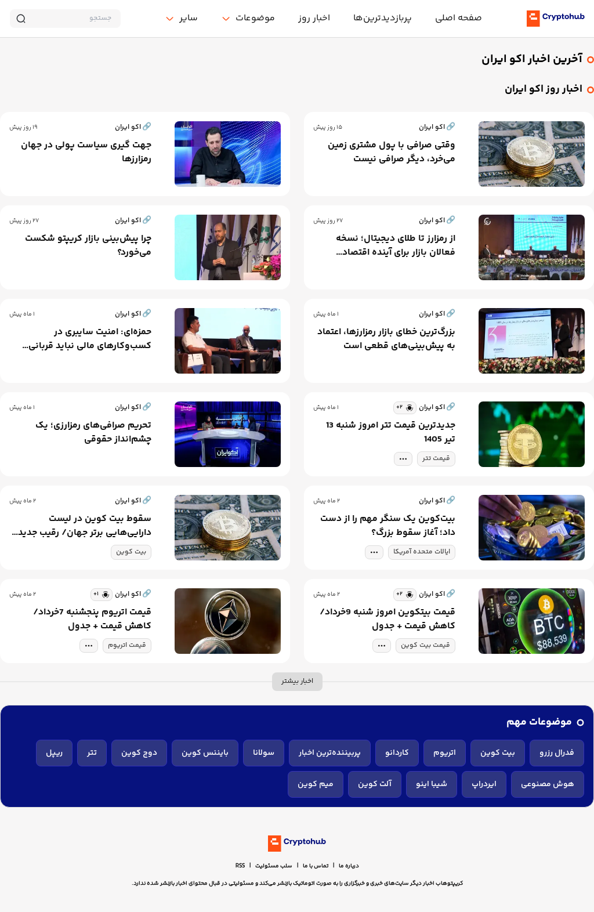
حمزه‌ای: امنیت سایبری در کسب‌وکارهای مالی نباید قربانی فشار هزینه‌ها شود (89, 339)
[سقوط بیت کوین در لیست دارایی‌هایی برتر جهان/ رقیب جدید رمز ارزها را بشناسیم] (228, 527)
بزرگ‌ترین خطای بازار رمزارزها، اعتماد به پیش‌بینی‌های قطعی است (386, 339)
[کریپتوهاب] (556, 18)
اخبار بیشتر (297, 681)
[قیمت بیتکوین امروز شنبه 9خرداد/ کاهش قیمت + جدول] (532, 621)
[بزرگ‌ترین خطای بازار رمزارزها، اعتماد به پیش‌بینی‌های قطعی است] (532, 341)
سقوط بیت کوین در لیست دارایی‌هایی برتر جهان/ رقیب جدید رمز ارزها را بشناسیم (84, 526)
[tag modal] (403, 458)
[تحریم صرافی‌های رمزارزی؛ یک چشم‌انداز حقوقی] (228, 434)
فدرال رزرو (556, 753)
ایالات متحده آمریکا (421, 552)
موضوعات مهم (539, 722)
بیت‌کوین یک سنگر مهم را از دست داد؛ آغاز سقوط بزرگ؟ (387, 526)
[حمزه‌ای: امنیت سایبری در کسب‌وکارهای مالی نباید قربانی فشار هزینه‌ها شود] (228, 341)
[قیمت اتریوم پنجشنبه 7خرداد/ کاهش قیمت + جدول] (228, 621)
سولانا (263, 753)
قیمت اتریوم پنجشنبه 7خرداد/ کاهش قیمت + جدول (92, 620)
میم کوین (316, 784)
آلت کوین (375, 784)
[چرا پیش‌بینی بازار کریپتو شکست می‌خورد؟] (228, 247)
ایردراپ (484, 784)
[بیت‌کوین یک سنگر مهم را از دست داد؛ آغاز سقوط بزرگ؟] (532, 527)
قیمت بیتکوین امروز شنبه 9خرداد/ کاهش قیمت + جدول (387, 620)
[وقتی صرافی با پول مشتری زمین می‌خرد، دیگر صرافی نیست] (532, 154)
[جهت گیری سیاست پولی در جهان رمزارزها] (228, 154)
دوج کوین (139, 753)
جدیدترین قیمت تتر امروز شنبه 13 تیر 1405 (390, 433)
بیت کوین (131, 552)
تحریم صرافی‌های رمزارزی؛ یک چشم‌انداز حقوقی (93, 433)
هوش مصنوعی (547, 784)
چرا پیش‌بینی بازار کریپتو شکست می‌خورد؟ (88, 246)
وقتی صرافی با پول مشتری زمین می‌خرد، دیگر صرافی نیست (391, 153)
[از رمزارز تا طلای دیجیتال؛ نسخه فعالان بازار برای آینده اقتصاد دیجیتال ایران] (532, 247)
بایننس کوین (205, 753)
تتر (92, 753)
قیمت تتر (436, 458)
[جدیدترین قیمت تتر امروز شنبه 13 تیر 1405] (532, 434)
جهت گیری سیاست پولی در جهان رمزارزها (86, 153)
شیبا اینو (431, 784)
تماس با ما (315, 866)
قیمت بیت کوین (425, 645)
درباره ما (349, 866)
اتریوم (444, 753)
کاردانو (397, 753)
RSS (240, 866)
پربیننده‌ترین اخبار (330, 753)
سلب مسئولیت (273, 866)
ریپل (54, 753)
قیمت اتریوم (127, 645)
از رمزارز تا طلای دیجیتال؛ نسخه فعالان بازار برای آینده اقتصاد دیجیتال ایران (395, 246)
